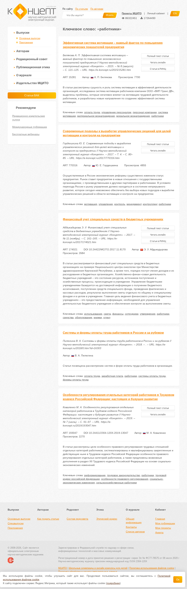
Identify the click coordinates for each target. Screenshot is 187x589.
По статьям (81, 8)
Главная (160, 518)
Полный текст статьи (158, 56)
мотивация (90, 204)
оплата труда (92, 112)
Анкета (159, 532)
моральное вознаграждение (133, 115)
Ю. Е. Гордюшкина (106, 165)
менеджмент (134, 204)
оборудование (83, 317)
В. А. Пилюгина (83, 355)
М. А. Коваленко (156, 432)
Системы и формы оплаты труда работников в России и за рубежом (113, 332)
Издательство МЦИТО (32, 83)
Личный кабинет (156, 13)
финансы (117, 313)
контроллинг (150, 204)
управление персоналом (116, 112)
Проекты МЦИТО (132, 13)
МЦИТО (62, 568)
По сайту (67, 8)
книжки (98, 317)
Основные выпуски (29, 38)
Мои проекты (163, 527)
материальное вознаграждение (96, 115)
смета (107, 313)
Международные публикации (29, 126)
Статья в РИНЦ (158, 69)
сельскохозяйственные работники (116, 482)
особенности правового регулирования (124, 478)
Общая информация (134, 520)
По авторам (96, 8)
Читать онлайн (158, 62)
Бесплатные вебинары (25, 134)
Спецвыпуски (16, 523)
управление (106, 204)
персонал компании (145, 112)
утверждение (147, 313)
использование (93, 313)
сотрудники (131, 313)
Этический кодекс (106, 518)
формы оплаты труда (76, 379)
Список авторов (135, 531)
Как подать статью (48, 518)
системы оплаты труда (152, 376)
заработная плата (112, 376)
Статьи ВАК (31, 95)
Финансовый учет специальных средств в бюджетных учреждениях (113, 219)
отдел (106, 317)
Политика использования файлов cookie (151, 568)
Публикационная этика (33, 67)
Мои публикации (165, 523)
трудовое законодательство (123, 475)
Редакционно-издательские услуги (28, 117)
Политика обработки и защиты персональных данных (87, 571)
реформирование (95, 475)
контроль (119, 204)
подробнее (113, 583)
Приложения (26, 42)
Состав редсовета (77, 518)
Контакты (131, 527)
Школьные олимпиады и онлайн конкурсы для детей (98, 568)
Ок (177, 579)
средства (68, 317)
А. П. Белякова (103, 77)
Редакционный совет (31, 59)
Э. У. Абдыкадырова (155, 249)
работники (157, 115)
